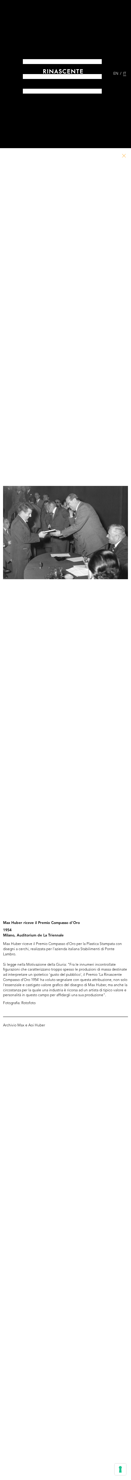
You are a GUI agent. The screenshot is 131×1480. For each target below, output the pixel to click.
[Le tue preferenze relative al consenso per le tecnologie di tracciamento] (120, 1469)
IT (124, 74)
